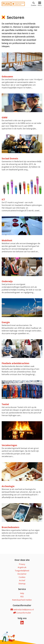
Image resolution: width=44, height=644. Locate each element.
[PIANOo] (13, 5)
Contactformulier (23, 612)
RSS (22, 596)
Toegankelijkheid (22, 570)
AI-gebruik (22, 567)
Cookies (22, 577)
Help (22, 593)
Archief (22, 580)
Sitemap (22, 583)
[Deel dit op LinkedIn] (22, 623)
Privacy (22, 564)
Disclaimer (22, 574)
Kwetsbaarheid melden (22, 600)
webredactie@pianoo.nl (23, 609)
